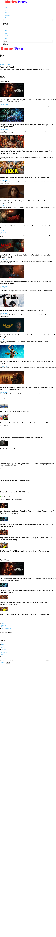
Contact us (3, 619)
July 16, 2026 (3, 287)
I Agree (8, 651)
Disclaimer (3, 614)
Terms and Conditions (6, 617)
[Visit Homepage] (15, 3)
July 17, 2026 (3, 232)
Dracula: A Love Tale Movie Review (11, 489)
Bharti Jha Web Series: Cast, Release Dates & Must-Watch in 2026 (22, 434)
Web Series (7, 12)
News (6, 7)
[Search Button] (4, 43)
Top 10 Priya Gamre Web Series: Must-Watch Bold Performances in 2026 (24, 423)
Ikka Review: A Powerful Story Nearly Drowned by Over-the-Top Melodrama (25, 177)
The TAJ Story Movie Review (9, 445)
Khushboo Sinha (4, 104)
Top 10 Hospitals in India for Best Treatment (15, 411)
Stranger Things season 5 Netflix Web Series (15, 481)
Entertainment (7, 15)
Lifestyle (6, 10)
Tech (6, 9)
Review (6, 13)
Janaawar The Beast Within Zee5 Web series (15, 470)
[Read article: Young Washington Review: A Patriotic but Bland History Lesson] (28, 301)
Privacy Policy (4, 616)
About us (3, 613)
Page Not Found (6, 64)
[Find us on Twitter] (0, 646)
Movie (6, 17)
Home (6, 5)
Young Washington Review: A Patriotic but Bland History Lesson (21, 310)
